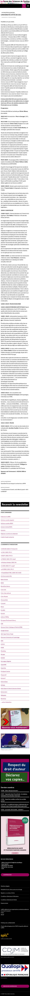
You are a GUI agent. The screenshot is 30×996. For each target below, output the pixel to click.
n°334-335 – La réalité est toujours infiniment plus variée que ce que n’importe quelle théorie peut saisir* (15, 805)
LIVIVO (3, 644)
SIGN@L (3, 685)
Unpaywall (3, 675)
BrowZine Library (5, 586)
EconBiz (3, 610)
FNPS (2, 912)
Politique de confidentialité (8, 922)
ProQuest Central (5, 671)
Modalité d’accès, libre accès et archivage (11, 889)
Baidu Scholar (4, 579)
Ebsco (2, 606)
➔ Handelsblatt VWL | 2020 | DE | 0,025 (11, 572)
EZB (2, 623)
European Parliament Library (8, 620)
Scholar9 (3, 678)
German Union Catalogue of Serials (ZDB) (11, 627)
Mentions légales (5, 886)
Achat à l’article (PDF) (6, 527)
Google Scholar (5, 630)
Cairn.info (3, 589)
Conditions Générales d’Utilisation (10, 896)
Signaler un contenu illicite (8, 893)
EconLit (3, 613)
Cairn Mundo (4, 596)
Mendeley (3, 651)
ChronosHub (4, 600)
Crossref (3, 603)
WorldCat (3, 698)
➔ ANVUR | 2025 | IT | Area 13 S (9, 549)
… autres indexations (6, 702)
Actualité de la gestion (8, 12)
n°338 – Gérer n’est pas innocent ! (9, 790)
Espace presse (4, 903)
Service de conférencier (10, 986)
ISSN (2, 641)
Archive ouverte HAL (6, 576)
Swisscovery (4, 692)
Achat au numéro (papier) (7, 520)
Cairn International (6, 593)
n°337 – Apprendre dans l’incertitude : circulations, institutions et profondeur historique (14, 794)
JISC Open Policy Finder (7, 634)
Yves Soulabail (12, 17)
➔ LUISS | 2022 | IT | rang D (8, 566)
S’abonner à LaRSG (5, 516)
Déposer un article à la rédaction (9, 533)
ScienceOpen (4, 681)
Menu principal (28, 6)
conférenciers (7, 874)
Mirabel (3, 654)
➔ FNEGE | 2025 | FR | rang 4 (8, 559)
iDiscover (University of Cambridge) (10, 637)
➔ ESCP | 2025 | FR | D (6, 555)
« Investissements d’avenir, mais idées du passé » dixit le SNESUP (14, 489)
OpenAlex (3, 668)
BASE (2, 583)
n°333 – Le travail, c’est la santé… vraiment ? (12, 809)
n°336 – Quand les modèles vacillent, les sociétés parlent (13, 800)
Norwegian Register (6, 661)
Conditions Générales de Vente (9, 899)
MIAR (2, 647)
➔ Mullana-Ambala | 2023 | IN (8, 562)
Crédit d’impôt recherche (7, 537)
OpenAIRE (3, 664)
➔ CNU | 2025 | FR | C (6, 552)
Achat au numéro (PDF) (7, 523)
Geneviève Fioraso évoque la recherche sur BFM (13, 482)
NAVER (3, 658)
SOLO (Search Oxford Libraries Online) (11, 688)
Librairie (3, 530)
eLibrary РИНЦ (5, 617)
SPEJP (2, 914)
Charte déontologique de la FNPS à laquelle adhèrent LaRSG (14, 926)
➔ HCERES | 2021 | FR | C (7, 569)
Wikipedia (3, 695)
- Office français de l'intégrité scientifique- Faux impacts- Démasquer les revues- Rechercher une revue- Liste (11, 865)
